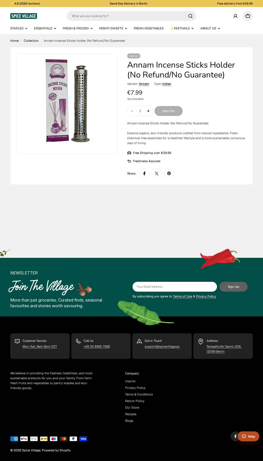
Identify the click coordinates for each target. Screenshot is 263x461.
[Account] (235, 16)
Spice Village (31, 450)
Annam (144, 84)
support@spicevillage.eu (162, 346)
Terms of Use (182, 296)
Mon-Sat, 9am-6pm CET (40, 346)
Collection (31, 41)
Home (14, 41)
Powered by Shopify (56, 450)
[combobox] (131, 16)
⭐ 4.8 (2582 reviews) (25, 3)
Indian (166, 84)
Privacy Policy (206, 296)
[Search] (190, 16)
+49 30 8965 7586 (97, 346)
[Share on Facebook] (144, 173)
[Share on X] (157, 173)
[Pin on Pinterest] (169, 173)
